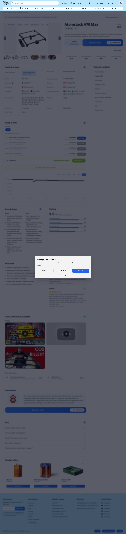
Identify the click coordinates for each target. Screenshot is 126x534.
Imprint (66, 275)
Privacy (60, 275)
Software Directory (79, 3)
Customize (63, 270)
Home (65, 3)
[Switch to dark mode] (121, 3)
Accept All (80, 270)
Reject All (45, 270)
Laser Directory (113, 3)
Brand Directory (97, 3)
